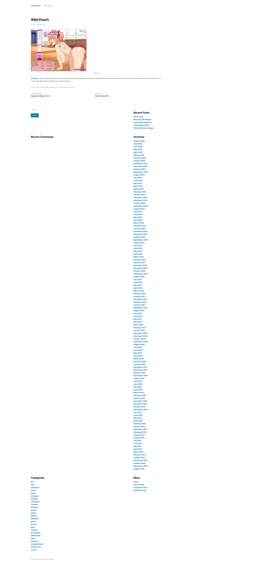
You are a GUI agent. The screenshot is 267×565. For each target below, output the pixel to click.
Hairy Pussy (139, 117)
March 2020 (139, 359)
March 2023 (139, 257)
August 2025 (139, 175)
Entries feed (139, 485)
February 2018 (140, 424)
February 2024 (140, 226)
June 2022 (138, 282)
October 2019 (139, 373)
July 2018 (138, 412)
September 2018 (141, 410)
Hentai (33, 510)
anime (33, 490)
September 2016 (141, 466)
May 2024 (138, 217)
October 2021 (139, 305)
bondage (34, 496)
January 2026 (139, 161)
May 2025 (138, 183)
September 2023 (141, 240)
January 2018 (139, 426)
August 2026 (139, 141)
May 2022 (138, 285)
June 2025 (138, 180)
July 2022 (138, 279)
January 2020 (139, 364)
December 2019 (140, 367)
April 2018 (138, 421)
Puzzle (34, 524)
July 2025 (138, 178)
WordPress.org (140, 490)
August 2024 (139, 209)
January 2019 (139, 398)
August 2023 (139, 243)
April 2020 (138, 356)
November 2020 (140, 336)
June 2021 (138, 316)
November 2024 (140, 200)
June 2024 (138, 214)
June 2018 (138, 415)
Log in (136, 482)
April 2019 (138, 390)
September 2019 (141, 376)
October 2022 (139, 271)
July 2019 (138, 381)
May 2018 (138, 418)
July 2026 (138, 144)
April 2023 (138, 254)
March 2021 (138, 325)
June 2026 (138, 147)
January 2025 (139, 195)
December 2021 (140, 299)
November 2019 (140, 370)
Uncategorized (37, 544)
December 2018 (140, 401)
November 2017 (140, 432)
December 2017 (140, 429)
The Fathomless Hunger (144, 128)
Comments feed (140, 487)
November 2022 (140, 268)
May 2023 (138, 251)
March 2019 (138, 392)
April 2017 (138, 449)
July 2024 (138, 212)
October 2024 (139, 203)
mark (34, 24)
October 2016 (139, 463)
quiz (32, 527)
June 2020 (138, 350)
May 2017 (138, 446)
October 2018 (139, 407)
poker (33, 521)
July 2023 (138, 246)
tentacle (34, 541)
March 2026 (139, 155)
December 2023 (140, 231)
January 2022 (139, 296)
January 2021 (139, 330)
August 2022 (139, 277)
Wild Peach (35, 78)
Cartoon (50, 87)
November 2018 (140, 404)
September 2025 (141, 172)
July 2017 (138, 441)
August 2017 (139, 438)
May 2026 (138, 149)
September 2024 (141, 206)
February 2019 (140, 395)
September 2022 (141, 274)
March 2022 (139, 291)
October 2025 (139, 169)
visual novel (36, 547)
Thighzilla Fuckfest (142, 125)
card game (35, 502)
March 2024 (139, 223)
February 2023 (140, 260)
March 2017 (138, 452)
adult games (65, 87)
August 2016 (139, 469)
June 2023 (138, 248)
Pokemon (35, 519)
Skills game (36, 535)
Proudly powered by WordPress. (46, 559)
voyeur (34, 550)
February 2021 (140, 328)
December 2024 (140, 197)
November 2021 (140, 302)
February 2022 (140, 294)
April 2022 (138, 288)
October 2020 (139, 339)
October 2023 (139, 237)
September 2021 (141, 308)
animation (35, 487)
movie (33, 513)
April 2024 (138, 220)
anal (32, 485)
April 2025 (138, 186)
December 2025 (140, 164)
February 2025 (140, 192)
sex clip (34, 530)
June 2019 (138, 384)
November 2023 (140, 234)
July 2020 (138, 347)
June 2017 (138, 443)
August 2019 (139, 378)
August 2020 (139, 344)
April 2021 (138, 322)
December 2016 (140, 460)
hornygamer (35, 6)
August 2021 (139, 310)
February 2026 (140, 158)
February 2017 (140, 455)
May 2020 (138, 353)
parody (34, 516)
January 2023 (139, 262)
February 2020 (140, 361)
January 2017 (139, 458)
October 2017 (139, 435)
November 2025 (140, 166)
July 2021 (138, 313)
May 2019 (138, 387)
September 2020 (141, 342)
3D (32, 482)
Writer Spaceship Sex (143, 122)
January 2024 (139, 229)
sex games (56, 87)
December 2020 (140, 333)
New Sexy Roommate (142, 119)
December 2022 (140, 265)
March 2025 (139, 189)
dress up (34, 507)
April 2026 (138, 152)
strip (33, 538)
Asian (33, 493)
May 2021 (138, 319)
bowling (34, 499)
